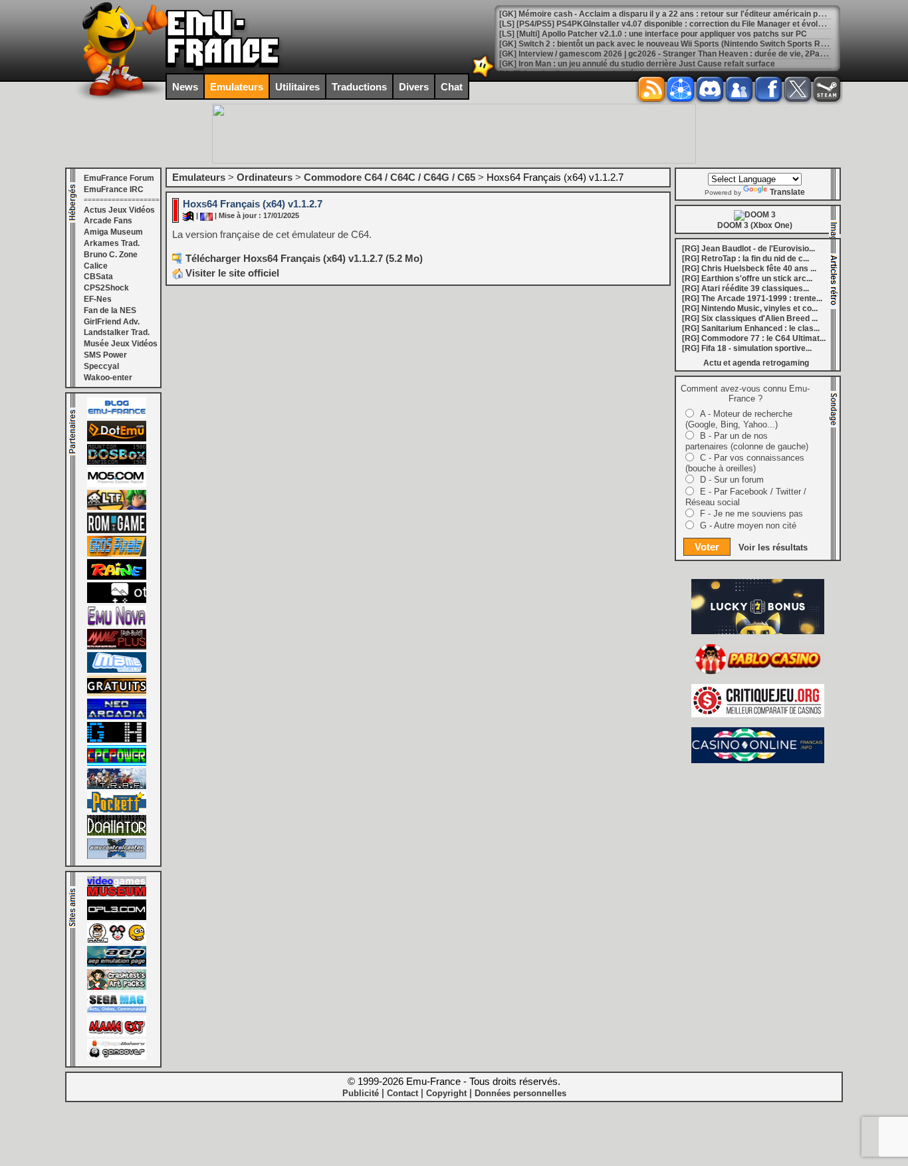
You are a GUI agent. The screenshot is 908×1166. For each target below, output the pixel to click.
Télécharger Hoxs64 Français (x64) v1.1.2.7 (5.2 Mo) (304, 258)
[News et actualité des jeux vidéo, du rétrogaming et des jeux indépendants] (116, 530)
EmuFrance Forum (119, 178)
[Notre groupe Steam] (827, 89)
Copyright (446, 1093)
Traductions (359, 86)
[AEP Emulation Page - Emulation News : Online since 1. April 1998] (116, 964)
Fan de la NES (110, 310)
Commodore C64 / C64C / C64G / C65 (389, 177)
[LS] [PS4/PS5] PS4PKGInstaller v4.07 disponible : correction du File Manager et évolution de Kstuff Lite (694, 24)
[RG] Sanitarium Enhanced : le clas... (751, 328)
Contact (402, 1093)
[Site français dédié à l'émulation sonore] (116, 917)
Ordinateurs (264, 177)
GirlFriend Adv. (112, 321)
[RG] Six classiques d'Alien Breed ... (750, 318)
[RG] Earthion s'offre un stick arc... (747, 278)
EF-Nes (98, 299)
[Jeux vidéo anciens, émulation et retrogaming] (116, 623)
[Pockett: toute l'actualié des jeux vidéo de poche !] (116, 809)
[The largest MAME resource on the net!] (116, 670)
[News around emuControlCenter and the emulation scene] (116, 856)
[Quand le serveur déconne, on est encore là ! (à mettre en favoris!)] (116, 415)
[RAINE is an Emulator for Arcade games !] (116, 577)
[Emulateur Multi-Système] (116, 833)
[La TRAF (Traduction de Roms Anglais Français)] (116, 786)
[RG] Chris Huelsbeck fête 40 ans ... (749, 268)
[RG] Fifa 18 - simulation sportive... (747, 348)
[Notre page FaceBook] (768, 89)
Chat (452, 86)
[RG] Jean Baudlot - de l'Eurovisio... (748, 248)
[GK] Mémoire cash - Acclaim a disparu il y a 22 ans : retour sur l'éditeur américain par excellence (684, 14)
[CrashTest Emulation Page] (116, 987)
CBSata (98, 276)
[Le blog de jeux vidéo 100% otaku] (116, 600)
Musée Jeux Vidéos (121, 343)
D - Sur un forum (732, 480)
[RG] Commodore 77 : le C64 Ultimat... (754, 338)
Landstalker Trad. (117, 332)
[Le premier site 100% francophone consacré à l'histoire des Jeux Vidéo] (116, 553)
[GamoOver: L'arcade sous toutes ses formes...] (116, 1057)
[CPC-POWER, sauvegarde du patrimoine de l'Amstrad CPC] (116, 763)
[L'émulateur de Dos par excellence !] (116, 462)
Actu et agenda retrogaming (756, 363)
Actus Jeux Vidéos (119, 210)
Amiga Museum (113, 232)
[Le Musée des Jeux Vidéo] (116, 894)
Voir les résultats (773, 547)
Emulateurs (236, 86)
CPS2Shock (106, 287)
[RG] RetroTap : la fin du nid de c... (745, 258)
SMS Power (105, 355)
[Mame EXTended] (116, 1033)
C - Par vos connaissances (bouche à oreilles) (744, 463)
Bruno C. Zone (111, 254)
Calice (96, 266)
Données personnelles (520, 1093)
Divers (414, 86)
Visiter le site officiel (231, 273)
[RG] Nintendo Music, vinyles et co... (750, 308)
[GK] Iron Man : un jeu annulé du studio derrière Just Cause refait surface (637, 63)
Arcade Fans (108, 220)
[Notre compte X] (798, 89)
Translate (787, 192)
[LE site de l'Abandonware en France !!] (116, 507)
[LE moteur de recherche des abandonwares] (116, 693)
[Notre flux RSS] (651, 89)
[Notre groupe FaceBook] (739, 89)
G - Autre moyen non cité (748, 525)
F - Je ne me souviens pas (751, 514)
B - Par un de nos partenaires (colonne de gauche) (746, 441)
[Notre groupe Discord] (710, 89)
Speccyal (101, 366)
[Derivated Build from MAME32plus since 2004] (116, 646)
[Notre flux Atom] (681, 89)
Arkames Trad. (112, 243)
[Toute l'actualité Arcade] (116, 716)
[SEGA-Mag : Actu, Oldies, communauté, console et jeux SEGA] (116, 1010)
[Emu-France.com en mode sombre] (483, 76)
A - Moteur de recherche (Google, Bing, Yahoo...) (738, 419)
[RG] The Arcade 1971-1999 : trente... (752, 298)
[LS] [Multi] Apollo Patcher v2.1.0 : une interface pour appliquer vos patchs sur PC (653, 34)
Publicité (360, 1093)
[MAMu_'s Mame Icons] (116, 940)
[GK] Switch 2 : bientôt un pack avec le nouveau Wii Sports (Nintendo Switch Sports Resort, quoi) (681, 44)
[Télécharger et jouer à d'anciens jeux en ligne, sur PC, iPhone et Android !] (116, 438)
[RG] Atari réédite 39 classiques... (745, 288)
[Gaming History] (116, 740)
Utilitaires (297, 86)
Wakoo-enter (108, 377)
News (185, 86)
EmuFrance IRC (114, 189)
